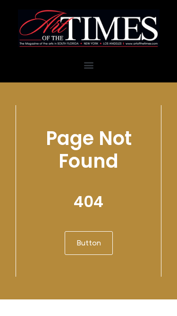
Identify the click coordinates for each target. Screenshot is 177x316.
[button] (88, 65)
